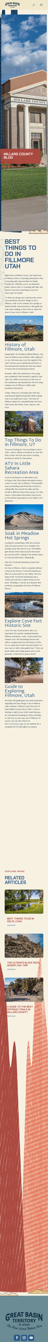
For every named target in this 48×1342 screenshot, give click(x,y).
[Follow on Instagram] (24, 1338)
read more (11, 925)
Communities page (15, 724)
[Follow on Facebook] (17, 1338)
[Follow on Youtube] (31, 1338)
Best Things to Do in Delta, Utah (20, 920)
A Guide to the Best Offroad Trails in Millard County (20, 1009)
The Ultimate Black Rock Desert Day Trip (23, 964)
